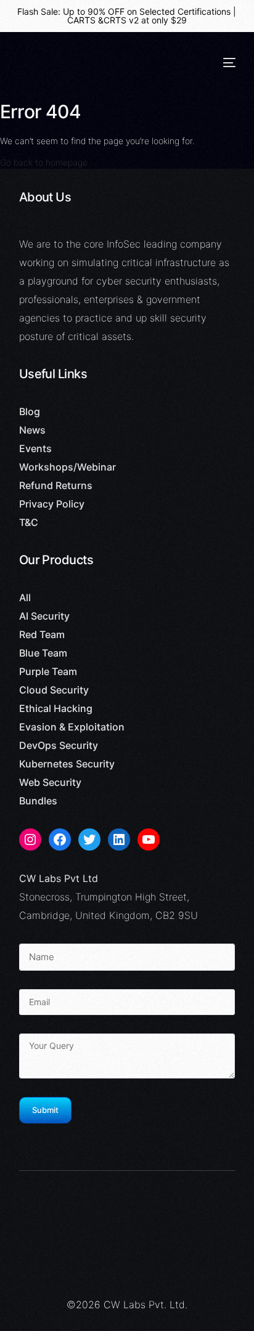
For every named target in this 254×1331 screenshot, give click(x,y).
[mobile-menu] (229, 62)
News (32, 430)
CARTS (81, 20)
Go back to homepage (44, 162)
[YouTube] (148, 839)
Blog (29, 411)
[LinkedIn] (119, 839)
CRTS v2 (121, 20)
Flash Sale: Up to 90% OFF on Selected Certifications (124, 11)
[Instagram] (30, 839)
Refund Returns (55, 485)
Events (35, 448)
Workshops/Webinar (67, 467)
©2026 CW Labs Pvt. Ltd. (127, 1304)
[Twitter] (89, 839)
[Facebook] (60, 839)
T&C (28, 522)
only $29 (169, 20)
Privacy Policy (51, 504)
